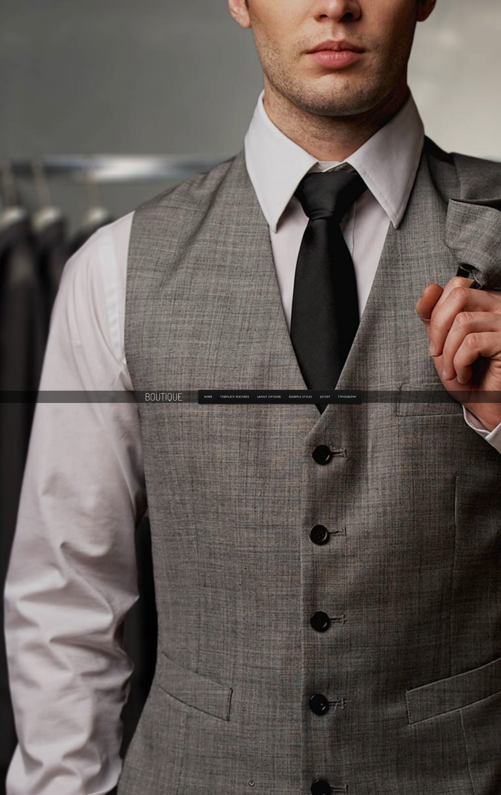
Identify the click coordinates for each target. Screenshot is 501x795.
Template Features (234, 396)
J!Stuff (325, 396)
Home (208, 396)
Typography (347, 396)
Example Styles (300, 396)
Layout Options (269, 396)
